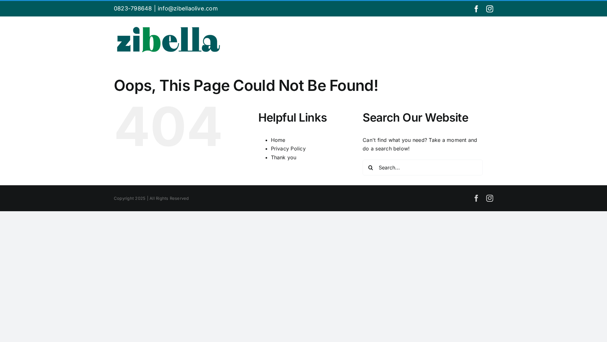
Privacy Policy (288, 148)
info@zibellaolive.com (188, 8)
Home (278, 140)
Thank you (284, 157)
